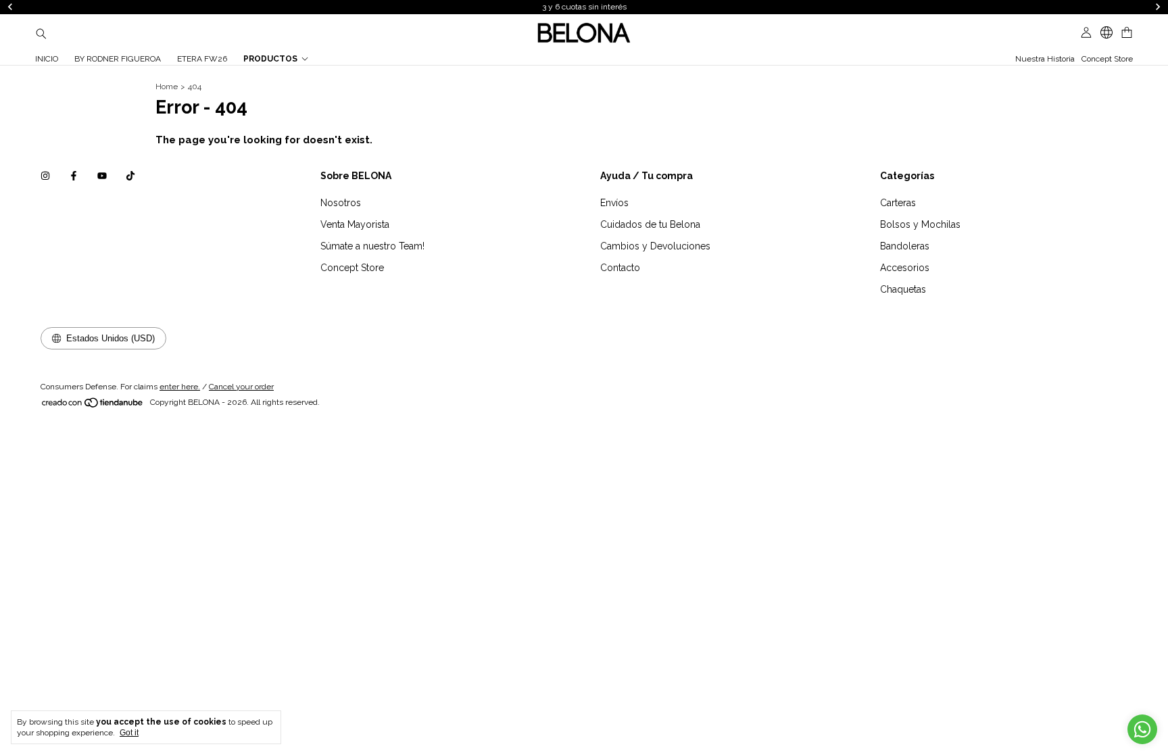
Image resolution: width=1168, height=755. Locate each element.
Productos (270, 59)
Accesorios (904, 267)
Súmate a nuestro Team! (372, 246)
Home (166, 86)
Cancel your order (241, 386)
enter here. (180, 386)
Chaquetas (903, 289)
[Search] (41, 33)
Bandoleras (904, 246)
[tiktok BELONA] (130, 175)
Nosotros (340, 202)
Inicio (46, 59)
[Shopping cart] (1127, 32)
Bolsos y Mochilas (920, 224)
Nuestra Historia (1045, 59)
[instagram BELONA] (45, 175)
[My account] (1086, 32)
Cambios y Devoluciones (655, 246)
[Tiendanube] (93, 405)
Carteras (898, 202)
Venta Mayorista (354, 224)
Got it (129, 732)
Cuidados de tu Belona (650, 224)
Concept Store (1107, 59)
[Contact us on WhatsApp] (1142, 729)
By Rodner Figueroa (117, 59)
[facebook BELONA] (73, 175)
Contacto (620, 267)
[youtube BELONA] (102, 175)
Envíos (614, 202)
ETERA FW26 (202, 59)
